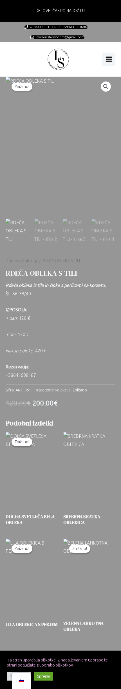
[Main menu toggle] (108, 59)
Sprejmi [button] (43, 676)
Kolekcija (30, 260)
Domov (12, 260)
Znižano (79, 390)
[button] (106, 86)
